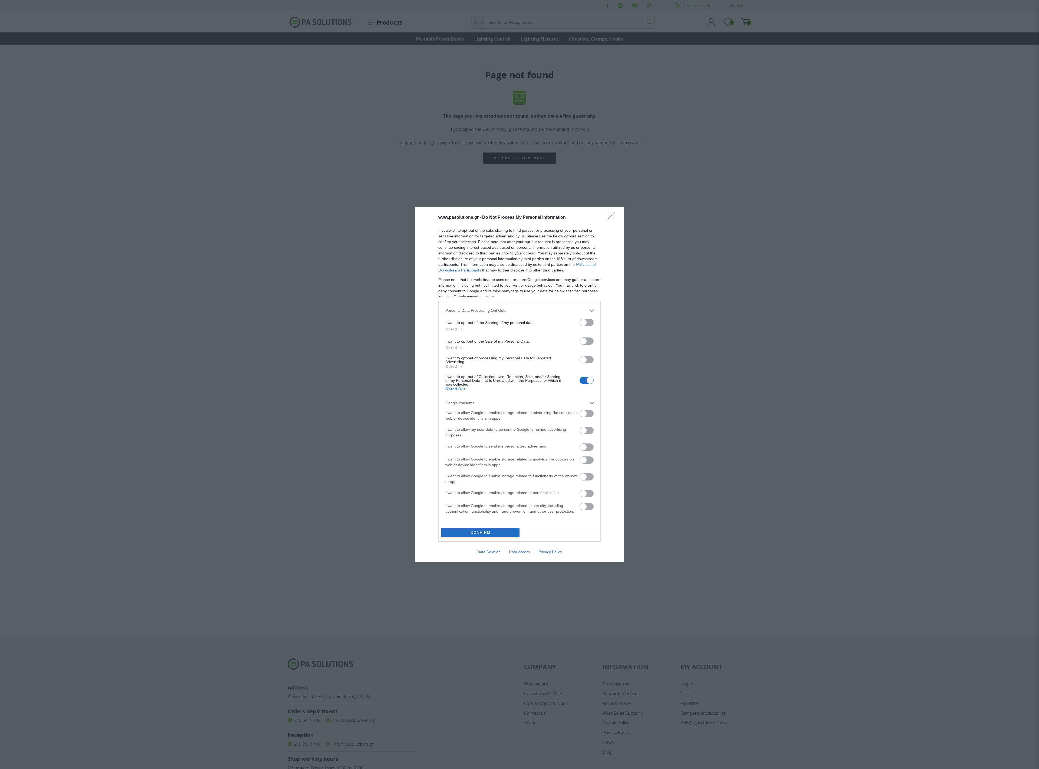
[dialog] (519, 384)
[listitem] (519, 310)
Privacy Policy (550, 552)
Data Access (519, 552)
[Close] (613, 218)
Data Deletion (489, 552)
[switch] (587, 322)
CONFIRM (481, 533)
